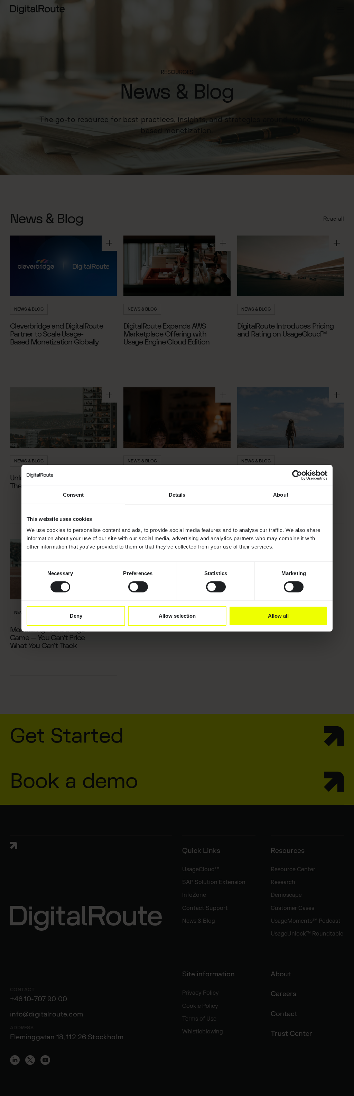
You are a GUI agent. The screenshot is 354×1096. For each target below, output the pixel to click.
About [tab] (280, 494)
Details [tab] (177, 494)
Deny (76, 616)
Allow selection (177, 616)
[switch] (138, 586)
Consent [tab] (73, 494)
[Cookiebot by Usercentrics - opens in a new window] (297, 475)
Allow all (278, 616)
